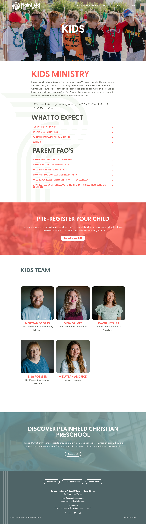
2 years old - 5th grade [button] (45, 132)
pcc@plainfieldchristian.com (73, 501)
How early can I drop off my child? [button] (52, 165)
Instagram (70, 512)
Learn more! (73, 454)
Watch (106, 6)
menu (133, 6)
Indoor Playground (87, 6)
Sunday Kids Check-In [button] (44, 127)
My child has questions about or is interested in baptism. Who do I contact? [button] (69, 186)
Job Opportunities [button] (73, 482)
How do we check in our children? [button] (52, 160)
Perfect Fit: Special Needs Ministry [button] (51, 137)
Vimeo (75, 512)
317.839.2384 (73, 505)
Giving (119, 6)
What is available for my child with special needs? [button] (60, 180)
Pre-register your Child (73, 238)
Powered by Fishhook (130, 517)
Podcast (80, 512)
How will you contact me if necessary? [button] (54, 175)
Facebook (65, 512)
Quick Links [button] (51, 482)
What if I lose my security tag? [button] (49, 170)
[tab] (73, 127)
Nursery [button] (36, 142)
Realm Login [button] (94, 482)
